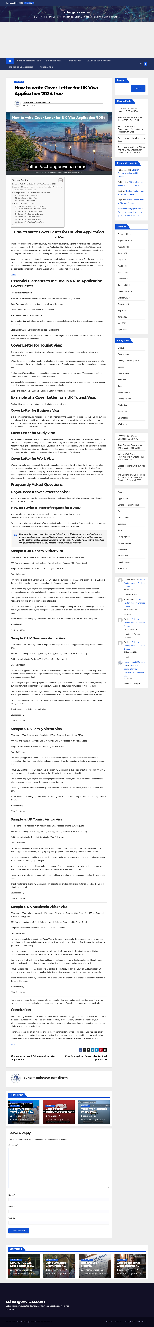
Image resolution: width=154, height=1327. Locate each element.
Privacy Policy (130, 1322)
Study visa (122, 405)
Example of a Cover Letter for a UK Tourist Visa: (32, 193)
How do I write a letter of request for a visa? (33, 209)
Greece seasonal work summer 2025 (128, 1265)
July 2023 (122, 311)
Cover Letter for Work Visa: (27, 201)
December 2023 (125, 291)
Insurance (122, 380)
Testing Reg (46, 67)
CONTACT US (142, 1322)
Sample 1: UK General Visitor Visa (30, 211)
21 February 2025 (127, 1270)
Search (121, 80)
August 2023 (123, 304)
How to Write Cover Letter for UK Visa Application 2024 (35, 184)
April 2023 (122, 330)
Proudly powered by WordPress (17, 1322)
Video (13, 275)
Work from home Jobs (28, 61)
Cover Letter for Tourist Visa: (25, 190)
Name (11, 1195)
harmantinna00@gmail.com (38, 102)
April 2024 (122, 266)
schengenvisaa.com (77, 12)
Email (11, 1207)
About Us (109, 1322)
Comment (13, 1145)
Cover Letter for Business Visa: (29, 195)
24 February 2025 (21, 1270)
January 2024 (124, 285)
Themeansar (47, 1322)
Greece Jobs (75, 61)
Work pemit (19, 82)
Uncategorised (124, 418)
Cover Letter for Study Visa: (27, 198)
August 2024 (123, 247)
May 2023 (122, 323)
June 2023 (122, 317)
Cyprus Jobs (123, 354)
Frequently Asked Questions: (25, 203)
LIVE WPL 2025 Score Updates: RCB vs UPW (21, 1265)
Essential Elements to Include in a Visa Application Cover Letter (38, 187)
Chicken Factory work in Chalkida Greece (128, 173)
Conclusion (18, 225)
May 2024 (122, 260)
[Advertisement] (77, 40)
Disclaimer (118, 1322)
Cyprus (121, 348)
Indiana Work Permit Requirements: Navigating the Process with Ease (131, 129)
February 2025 (124, 234)
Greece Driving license (21, 67)
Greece (121, 367)
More (13, 1044)
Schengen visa (54, 61)
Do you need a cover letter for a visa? (31, 206)
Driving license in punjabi (129, 361)
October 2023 (124, 298)
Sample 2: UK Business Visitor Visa (30, 214)
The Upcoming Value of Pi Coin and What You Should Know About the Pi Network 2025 (131, 150)
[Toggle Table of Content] (59, 180)
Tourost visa (123, 411)
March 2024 (123, 272)
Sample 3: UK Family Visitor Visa (29, 217)
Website (11, 1218)
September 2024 (125, 241)
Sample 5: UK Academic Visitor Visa (30, 222)
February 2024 (124, 279)
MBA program (124, 392)
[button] (141, 64)
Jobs (120, 386)
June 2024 (122, 253)
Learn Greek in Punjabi (99, 61)
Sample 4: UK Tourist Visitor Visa (29, 219)
